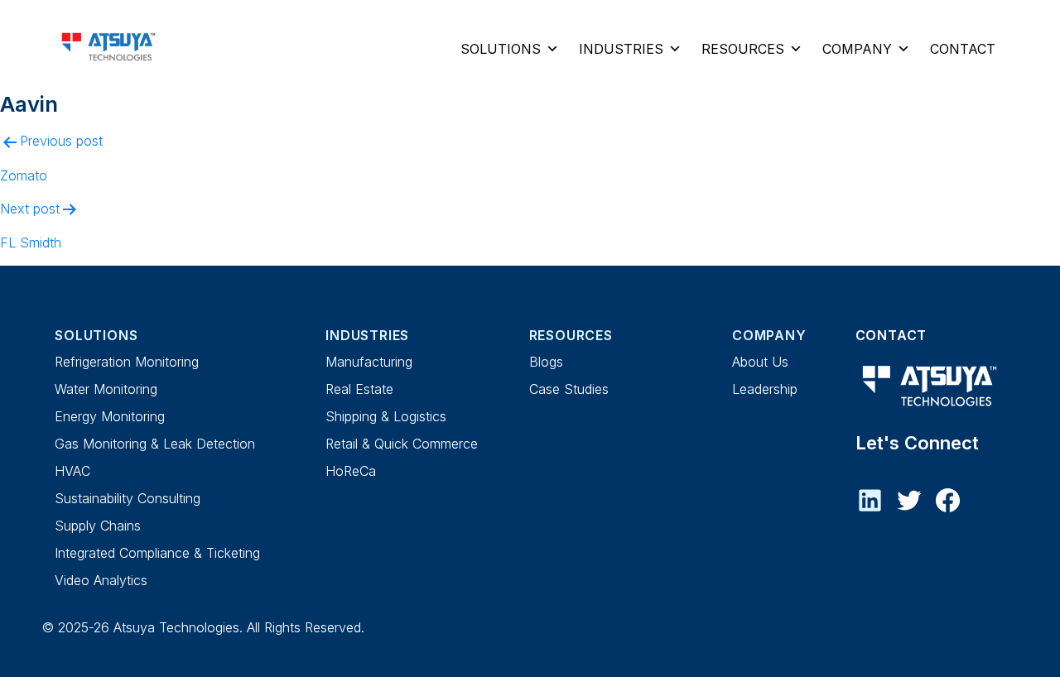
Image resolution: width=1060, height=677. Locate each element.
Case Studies (569, 389)
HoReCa (350, 471)
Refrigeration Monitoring (127, 361)
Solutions (500, 49)
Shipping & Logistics (385, 416)
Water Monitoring (106, 389)
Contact (962, 49)
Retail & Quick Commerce (401, 443)
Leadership (764, 389)
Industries (621, 49)
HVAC (72, 471)
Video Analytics (101, 580)
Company (857, 49)
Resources (742, 49)
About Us (760, 361)
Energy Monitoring (110, 416)
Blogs (546, 361)
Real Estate (359, 389)
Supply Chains (98, 525)
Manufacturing (368, 361)
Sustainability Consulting (127, 498)
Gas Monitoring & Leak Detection (155, 443)
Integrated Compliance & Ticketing (157, 553)
